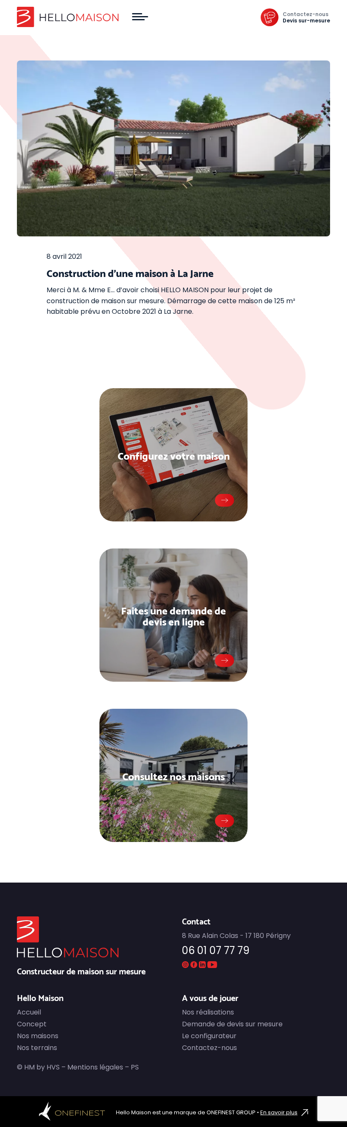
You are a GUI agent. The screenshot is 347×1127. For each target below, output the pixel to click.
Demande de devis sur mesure (232, 1024)
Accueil (29, 1012)
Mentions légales (95, 1067)
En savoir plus (278, 1112)
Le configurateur (209, 1036)
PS (135, 1067)
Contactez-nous (305, 14)
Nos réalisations (208, 1012)
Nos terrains (37, 1048)
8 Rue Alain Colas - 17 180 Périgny (236, 936)
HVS (53, 1067)
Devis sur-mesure (306, 20)
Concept (32, 1024)
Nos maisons (37, 1036)
